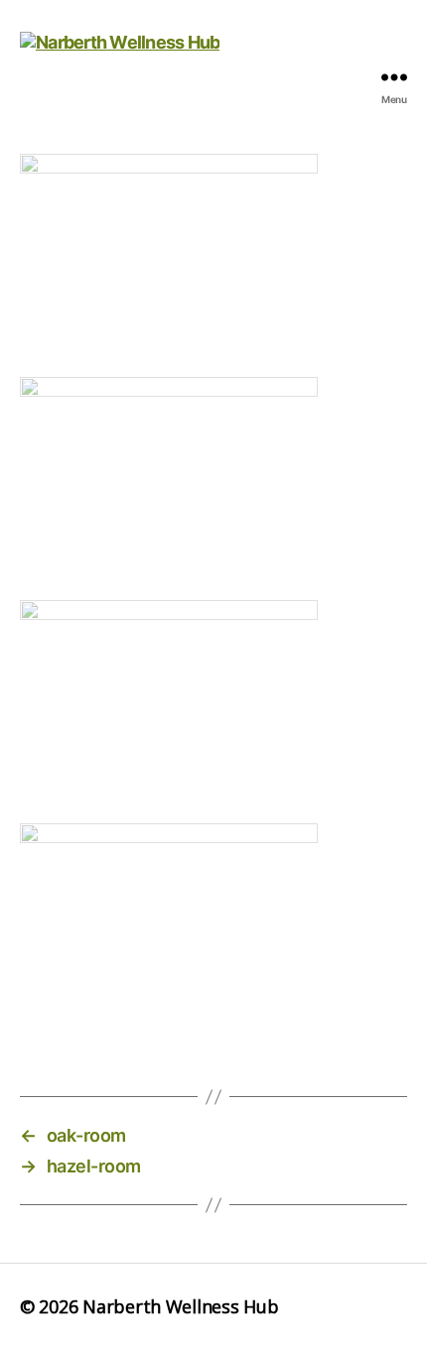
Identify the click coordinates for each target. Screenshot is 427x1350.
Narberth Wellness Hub (180, 1306)
